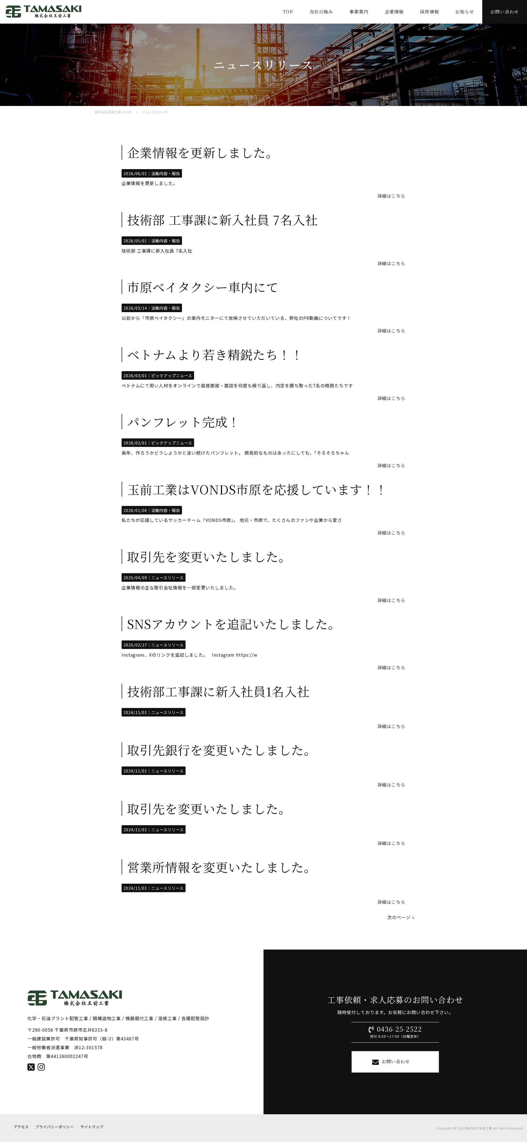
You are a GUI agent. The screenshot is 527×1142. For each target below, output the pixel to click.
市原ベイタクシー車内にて (203, 287)
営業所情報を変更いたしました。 (221, 867)
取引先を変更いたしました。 (209, 556)
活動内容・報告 (165, 173)
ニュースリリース (167, 577)
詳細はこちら (391, 195)
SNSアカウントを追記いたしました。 (234, 623)
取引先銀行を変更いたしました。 (221, 749)
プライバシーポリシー (54, 1126)
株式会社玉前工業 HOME (113, 112)
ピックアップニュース (171, 375)
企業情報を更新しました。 (203, 152)
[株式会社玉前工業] (43, 18)
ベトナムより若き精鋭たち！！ (215, 354)
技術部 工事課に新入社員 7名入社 (222, 219)
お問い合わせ (396, 1061)
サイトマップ (91, 1126)
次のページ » (400, 917)
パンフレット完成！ (183, 421)
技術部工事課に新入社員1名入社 (218, 691)
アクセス (21, 1126)
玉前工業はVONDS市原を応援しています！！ (257, 489)
